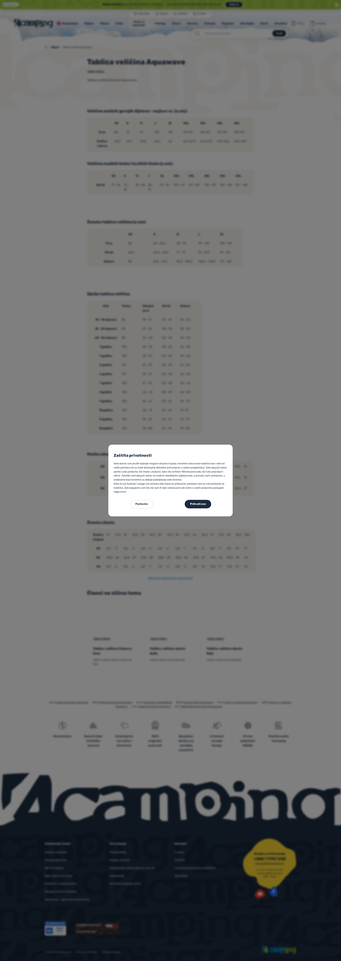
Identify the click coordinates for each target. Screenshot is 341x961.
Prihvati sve (198, 504)
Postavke (141, 504)
